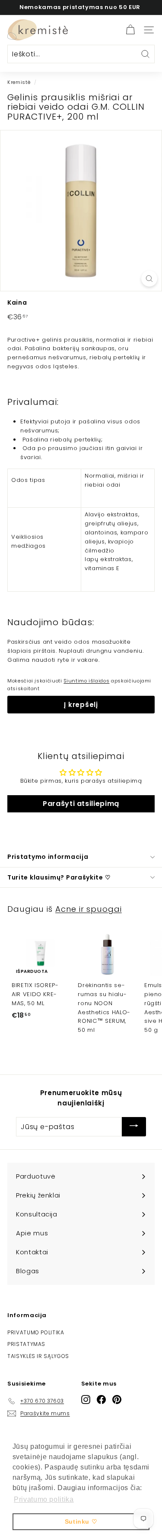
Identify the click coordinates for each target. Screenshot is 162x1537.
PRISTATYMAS (26, 1344)
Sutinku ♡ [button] (81, 1521)
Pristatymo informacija (47, 856)
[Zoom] (149, 279)
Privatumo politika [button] (44, 1499)
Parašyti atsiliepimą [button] (81, 804)
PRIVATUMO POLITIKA (35, 1332)
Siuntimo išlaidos (86, 680)
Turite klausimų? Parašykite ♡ (59, 877)
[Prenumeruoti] (134, 1126)
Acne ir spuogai (88, 909)
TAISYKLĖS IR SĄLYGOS (38, 1356)
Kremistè (18, 82)
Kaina (17, 302)
